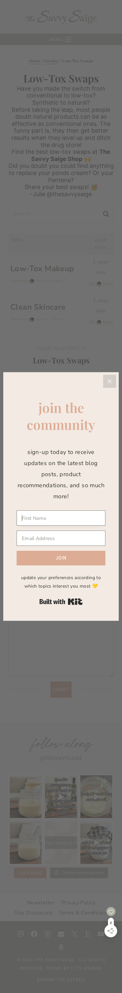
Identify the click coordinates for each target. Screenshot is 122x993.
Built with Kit (61, 601)
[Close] (109, 381)
